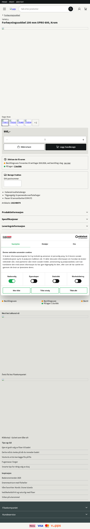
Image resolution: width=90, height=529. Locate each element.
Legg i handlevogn (68, 147)
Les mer (67, 163)
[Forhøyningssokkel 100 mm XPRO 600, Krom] (5, 122)
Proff (11, 2)
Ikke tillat (16, 290)
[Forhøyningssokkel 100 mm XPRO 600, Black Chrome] (28, 122)
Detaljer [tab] (45, 244)
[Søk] (70, 9)
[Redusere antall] (7, 139)
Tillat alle (73, 290)
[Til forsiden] (13, 9)
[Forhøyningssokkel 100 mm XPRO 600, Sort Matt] (12, 122)
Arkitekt (20, 2)
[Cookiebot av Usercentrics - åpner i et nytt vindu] (77, 237)
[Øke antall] (83, 139)
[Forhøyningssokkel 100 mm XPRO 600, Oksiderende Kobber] (20, 122)
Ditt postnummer (11, 178)
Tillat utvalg (45, 290)
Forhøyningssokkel (12, 15)
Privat (4, 2)
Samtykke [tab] (16, 244)
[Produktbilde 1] (45, 70)
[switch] (34, 281)
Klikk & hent (26, 147)
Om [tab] (74, 244)
